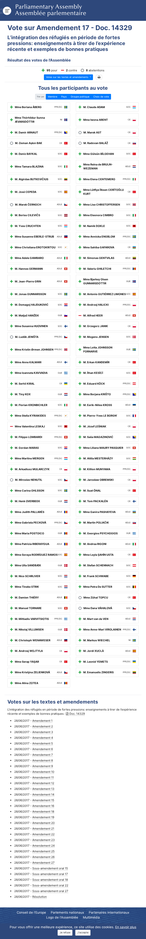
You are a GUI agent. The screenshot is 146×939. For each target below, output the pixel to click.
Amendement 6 (42, 749)
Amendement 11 (43, 777)
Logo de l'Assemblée (62, 917)
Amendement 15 (43, 800)
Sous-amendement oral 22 (50, 885)
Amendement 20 (43, 823)
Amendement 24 (43, 845)
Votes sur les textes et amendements (67, 77)
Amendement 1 (42, 720)
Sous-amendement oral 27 (50, 891)
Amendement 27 (43, 862)
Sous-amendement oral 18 (50, 879)
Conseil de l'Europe (31, 912)
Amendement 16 (43, 806)
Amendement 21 (43, 828)
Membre (52, 96)
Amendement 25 (43, 851)
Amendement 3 (42, 732)
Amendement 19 (43, 817)
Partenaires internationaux (109, 912)
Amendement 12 (43, 783)
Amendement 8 (42, 760)
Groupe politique (80, 96)
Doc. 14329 (77, 713)
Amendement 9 (42, 766)
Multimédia (91, 917)
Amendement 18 (43, 811)
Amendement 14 (43, 794)
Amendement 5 (42, 743)
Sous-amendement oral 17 (50, 874)
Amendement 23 (43, 840)
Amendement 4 (42, 738)
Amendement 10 (43, 772)
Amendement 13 (43, 789)
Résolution (39, 896)
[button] (99, 77)
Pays (64, 96)
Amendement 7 (42, 755)
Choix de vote (101, 96)
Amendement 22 (43, 834)
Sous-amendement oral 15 (50, 868)
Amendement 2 (42, 726)
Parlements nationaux (67, 912)
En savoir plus (125, 927)
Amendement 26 (43, 857)
